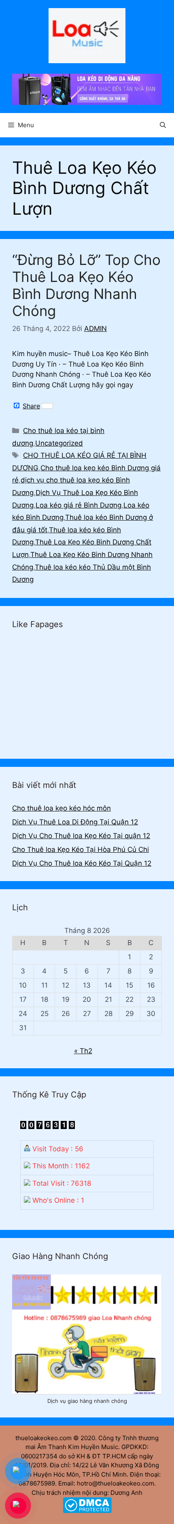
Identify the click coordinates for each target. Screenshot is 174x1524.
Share (31, 406)
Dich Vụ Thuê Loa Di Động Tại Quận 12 (75, 822)
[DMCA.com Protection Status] (87, 1511)
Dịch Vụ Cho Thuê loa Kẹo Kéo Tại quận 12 (81, 836)
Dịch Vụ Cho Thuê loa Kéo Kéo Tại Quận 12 (81, 863)
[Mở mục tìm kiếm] (163, 125)
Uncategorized (59, 443)
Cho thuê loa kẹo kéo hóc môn (61, 808)
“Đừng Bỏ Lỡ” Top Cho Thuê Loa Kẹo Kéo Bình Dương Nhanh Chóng (86, 285)
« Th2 (83, 1051)
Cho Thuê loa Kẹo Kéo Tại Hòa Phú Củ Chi (80, 849)
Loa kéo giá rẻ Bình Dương (78, 505)
